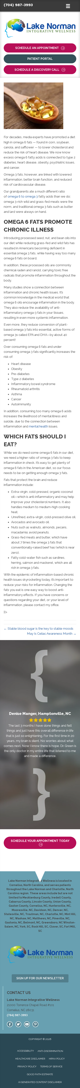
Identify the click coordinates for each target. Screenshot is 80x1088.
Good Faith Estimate (40, 1074)
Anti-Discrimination (50, 1051)
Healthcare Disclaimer (30, 1058)
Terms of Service (51, 1066)
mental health (38, 426)
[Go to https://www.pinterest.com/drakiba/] (35, 1024)
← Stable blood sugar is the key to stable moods (38, 628)
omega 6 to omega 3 (23, 196)
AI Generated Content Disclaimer (40, 1082)
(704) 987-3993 (18, 5)
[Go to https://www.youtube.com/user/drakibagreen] (27, 1024)
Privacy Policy (26, 1066)
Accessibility (25, 1050)
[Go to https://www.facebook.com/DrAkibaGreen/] (10, 1024)
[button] (40, 48)
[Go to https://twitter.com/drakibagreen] (18, 1024)
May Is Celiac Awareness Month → (51, 633)
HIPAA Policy (57, 1058)
